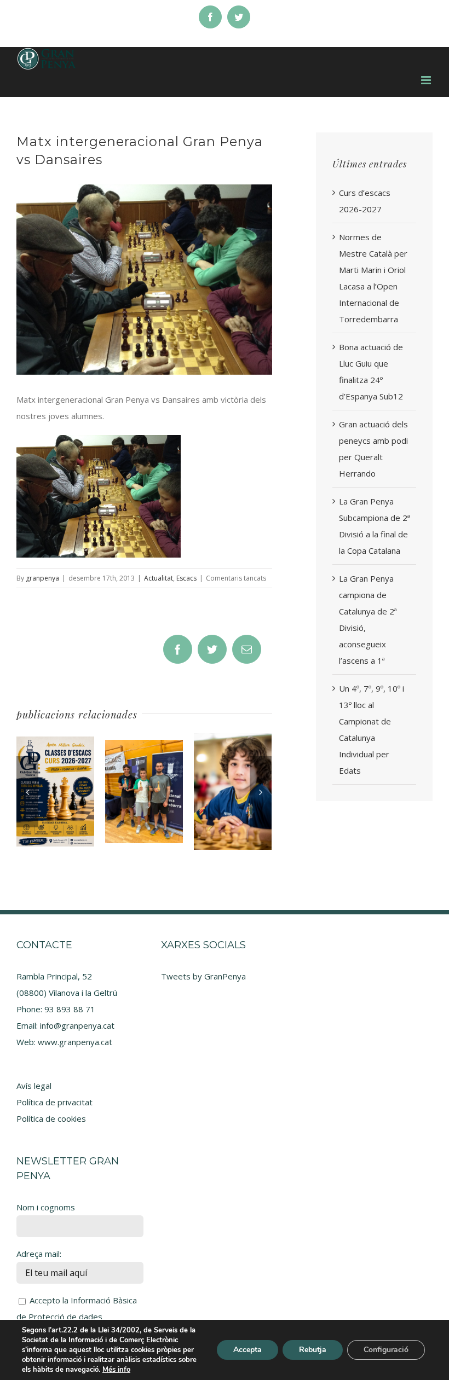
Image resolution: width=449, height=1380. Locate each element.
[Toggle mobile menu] (427, 80)
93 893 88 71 (69, 1009)
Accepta (247, 1349)
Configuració (386, 1349)
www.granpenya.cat (75, 1041)
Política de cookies (51, 1118)
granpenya (42, 578)
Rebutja (312, 1349)
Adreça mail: (38, 1253)
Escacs (186, 578)
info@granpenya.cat (77, 1025)
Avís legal (33, 1085)
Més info (116, 1370)
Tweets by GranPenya (203, 976)
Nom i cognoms (45, 1207)
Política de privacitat (54, 1102)
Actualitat (158, 578)
